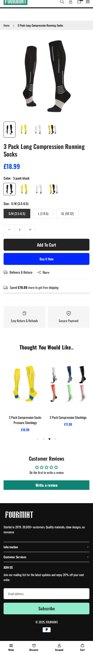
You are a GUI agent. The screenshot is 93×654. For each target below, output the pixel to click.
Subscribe (46, 608)
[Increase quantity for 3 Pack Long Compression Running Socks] (30, 229)
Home (7, 25)
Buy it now (46, 258)
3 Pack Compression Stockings (68, 417)
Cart (82, 650)
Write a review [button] (47, 485)
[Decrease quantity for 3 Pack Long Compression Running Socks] (9, 229)
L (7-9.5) (43, 213)
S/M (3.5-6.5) (17, 213)
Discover (33, 650)
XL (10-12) (67, 213)
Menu (11, 650)
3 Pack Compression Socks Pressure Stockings (25, 420)
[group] (46, 76)
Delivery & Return (20, 272)
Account (59, 650)
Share (45, 272)
